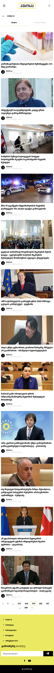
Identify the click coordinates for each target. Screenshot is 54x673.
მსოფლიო (9, 635)
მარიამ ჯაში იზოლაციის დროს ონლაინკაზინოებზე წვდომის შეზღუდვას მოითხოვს (23, 396)
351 (47, 603)
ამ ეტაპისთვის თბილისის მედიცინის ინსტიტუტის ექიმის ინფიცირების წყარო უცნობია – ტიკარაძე (23, 541)
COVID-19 (10, 16)
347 (19, 603)
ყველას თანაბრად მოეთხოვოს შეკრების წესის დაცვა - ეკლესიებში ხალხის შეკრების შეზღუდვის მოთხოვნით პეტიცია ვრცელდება (26, 255)
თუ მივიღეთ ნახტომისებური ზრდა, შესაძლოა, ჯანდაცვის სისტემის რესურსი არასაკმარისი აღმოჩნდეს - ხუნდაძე (26, 492)
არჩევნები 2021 (11, 641)
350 (40, 603)
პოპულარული (40, 22)
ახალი (14, 22)
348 (26, 603)
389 (26, 607)
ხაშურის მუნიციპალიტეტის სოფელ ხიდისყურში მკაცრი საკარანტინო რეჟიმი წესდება (23, 159)
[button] (49, 5)
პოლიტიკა (9, 625)
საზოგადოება (11, 630)
